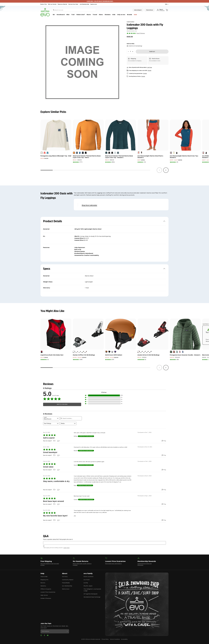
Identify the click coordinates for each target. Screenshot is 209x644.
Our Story (65, 576)
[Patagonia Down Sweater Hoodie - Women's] (185, 334)
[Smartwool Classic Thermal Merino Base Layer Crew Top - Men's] (88, 135)
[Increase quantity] (132, 51)
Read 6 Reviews (140, 33)
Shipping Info (44, 579)
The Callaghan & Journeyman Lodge (92, 590)
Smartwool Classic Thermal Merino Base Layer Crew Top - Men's (87, 156)
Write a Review (62, 404)
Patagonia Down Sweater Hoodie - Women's (185, 355)
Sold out (152, 51)
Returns (42, 582)
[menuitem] (54, 15)
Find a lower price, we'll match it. (113, 563)
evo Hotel (86, 579)
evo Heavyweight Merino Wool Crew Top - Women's (184, 156)
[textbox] (104, 543)
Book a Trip (43, 4)
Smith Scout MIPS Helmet (113, 355)
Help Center (44, 595)
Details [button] (149, 70)
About (64, 573)
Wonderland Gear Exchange (92, 597)
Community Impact (67, 579)
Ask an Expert (138, 10)
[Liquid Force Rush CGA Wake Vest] (56, 334)
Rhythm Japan (88, 585)
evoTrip (86, 582)
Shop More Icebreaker (89, 205)
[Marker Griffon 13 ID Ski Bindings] (88, 334)
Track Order (44, 576)
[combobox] (74, 10)
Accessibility (124, 639)
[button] (104, 395)
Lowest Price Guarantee (47, 592)
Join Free (149, 67)
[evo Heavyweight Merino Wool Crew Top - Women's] (185, 135)
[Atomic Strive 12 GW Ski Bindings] (153, 334)
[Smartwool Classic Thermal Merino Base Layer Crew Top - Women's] (120, 135)
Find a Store (149, 10)
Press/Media (66, 582)
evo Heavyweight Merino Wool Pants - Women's (150, 156)
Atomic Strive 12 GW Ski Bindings (148, 355)
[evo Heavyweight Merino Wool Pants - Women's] (153, 135)
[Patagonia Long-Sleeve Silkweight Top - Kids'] (56, 135)
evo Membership (67, 585)
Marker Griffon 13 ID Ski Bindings (84, 355)
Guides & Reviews (45, 598)
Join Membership (84, 4)
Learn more (66, 547)
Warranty (43, 585)
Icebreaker (130, 21)
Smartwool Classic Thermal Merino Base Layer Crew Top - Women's (119, 156)
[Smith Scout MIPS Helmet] (120, 334)
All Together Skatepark (90, 593)
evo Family (88, 573)
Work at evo (65, 589)
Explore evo (93, 4)
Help (42, 573)
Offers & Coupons (45, 589)
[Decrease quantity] (128, 51)
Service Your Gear (73, 4)
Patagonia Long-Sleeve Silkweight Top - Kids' (55, 156)
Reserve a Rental (62, 4)
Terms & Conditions (115, 639)
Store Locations (88, 576)
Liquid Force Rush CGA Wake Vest (51, 355)
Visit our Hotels (52, 4)
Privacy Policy (105, 639)
